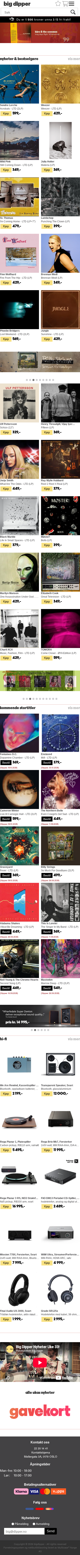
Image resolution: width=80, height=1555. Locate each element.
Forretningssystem (13, 1547)
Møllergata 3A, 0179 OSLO (40, 1456)
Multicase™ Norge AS (58, 1549)
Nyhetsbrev (31, 1518)
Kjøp (6, 113)
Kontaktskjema (40, 1452)
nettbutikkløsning (37, 1547)
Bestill (6, 762)
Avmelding (42, 1523)
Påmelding (22, 1523)
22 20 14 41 (41, 1448)
